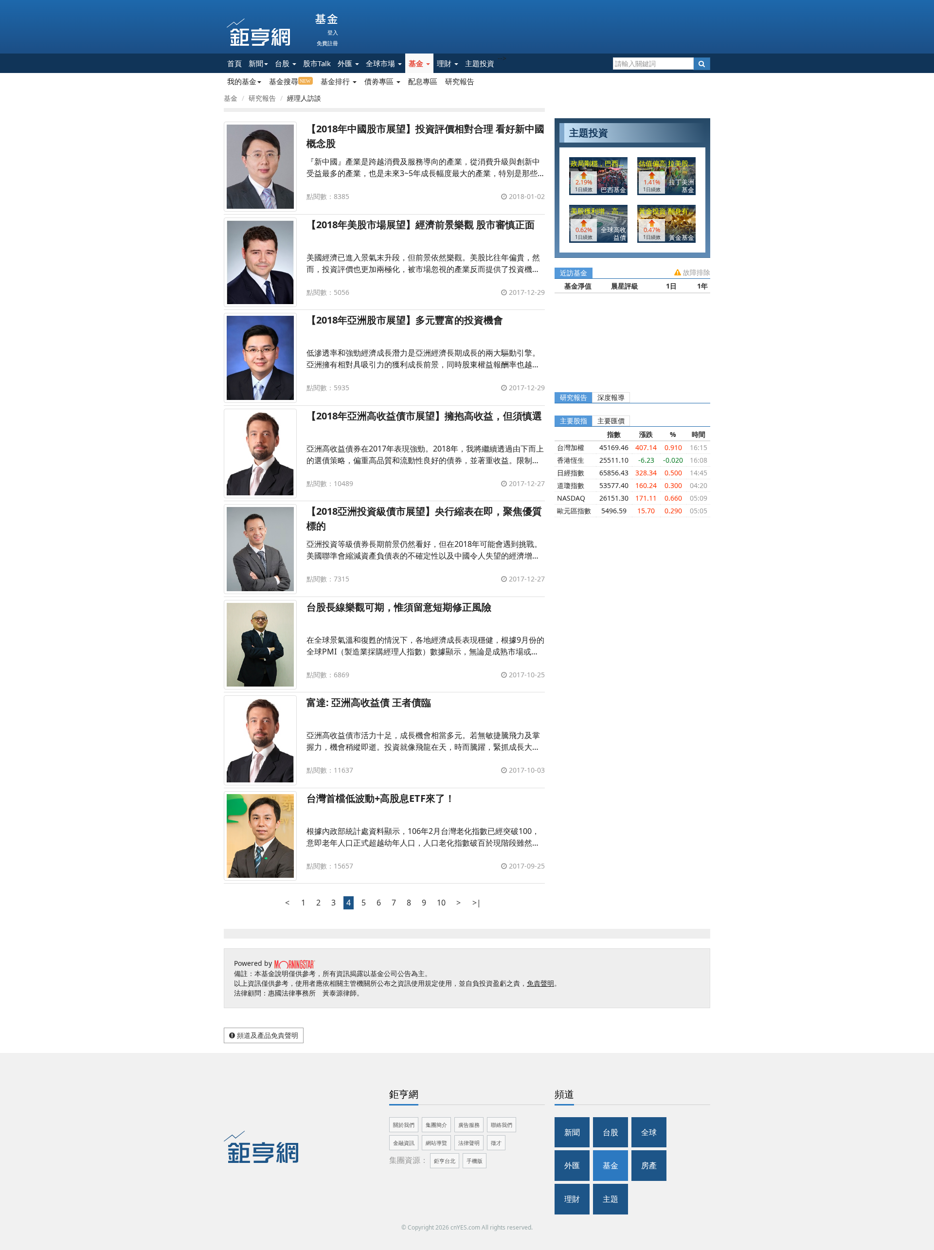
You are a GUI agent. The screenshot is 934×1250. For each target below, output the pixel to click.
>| (476, 902)
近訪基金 (573, 272)
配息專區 (422, 81)
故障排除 (695, 272)
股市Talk (317, 63)
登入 (332, 32)
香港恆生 (570, 460)
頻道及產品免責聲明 (266, 1035)
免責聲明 (540, 983)
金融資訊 (403, 1142)
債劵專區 (379, 81)
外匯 (346, 63)
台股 (283, 63)
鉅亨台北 (444, 1160)
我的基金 (241, 81)
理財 (445, 63)
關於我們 (403, 1124)
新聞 (256, 63)
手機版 (475, 1160)
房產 (649, 1165)
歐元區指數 (574, 510)
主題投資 (479, 63)
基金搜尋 (283, 81)
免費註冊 (327, 43)
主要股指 (573, 420)
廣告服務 (469, 1124)
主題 (610, 1199)
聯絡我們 (501, 1124)
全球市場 (381, 63)
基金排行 (336, 81)
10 (441, 902)
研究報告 (459, 81)
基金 (417, 63)
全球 (649, 1132)
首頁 (234, 63)
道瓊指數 (570, 485)
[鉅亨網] (258, 32)
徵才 (496, 1142)
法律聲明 (469, 1142)
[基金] (313, 19)
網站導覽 (436, 1142)
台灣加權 (570, 447)
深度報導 (611, 397)
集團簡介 (436, 1124)
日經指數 (570, 472)
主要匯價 (611, 420)
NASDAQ (571, 498)
